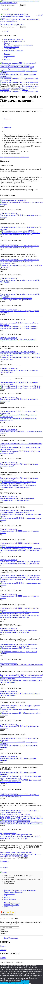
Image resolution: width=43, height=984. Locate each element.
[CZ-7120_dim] (5, 80)
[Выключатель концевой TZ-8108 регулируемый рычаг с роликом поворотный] (21, 679)
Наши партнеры (10, 899)
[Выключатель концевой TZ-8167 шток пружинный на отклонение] (21, 712)
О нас (6, 58)
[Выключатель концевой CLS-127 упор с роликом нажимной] (21, 651)
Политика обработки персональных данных (20, 890)
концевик (9, 88)
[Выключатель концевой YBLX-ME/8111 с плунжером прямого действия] (21, 356)
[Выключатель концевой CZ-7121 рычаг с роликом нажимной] (21, 744)
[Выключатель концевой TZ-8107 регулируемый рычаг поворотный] (21, 299)
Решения (7, 54)
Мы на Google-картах (11, 905)
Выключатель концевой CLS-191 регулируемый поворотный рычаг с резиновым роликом (17, 499)
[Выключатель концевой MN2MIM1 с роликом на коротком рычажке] (21, 417)
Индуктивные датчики (8, 833)
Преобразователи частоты (13, 39)
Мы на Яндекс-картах (12, 903)
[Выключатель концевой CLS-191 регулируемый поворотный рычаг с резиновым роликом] (21, 484)
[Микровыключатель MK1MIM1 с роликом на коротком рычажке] (21, 582)
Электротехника (10, 48)
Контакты (7, 59)
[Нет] (30, 983)
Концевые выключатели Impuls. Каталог (14, 157)
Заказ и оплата (9, 56)
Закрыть (3, 946)
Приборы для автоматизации (14, 41)
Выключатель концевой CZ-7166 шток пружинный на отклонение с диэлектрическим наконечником (19, 246)
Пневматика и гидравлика (13, 50)
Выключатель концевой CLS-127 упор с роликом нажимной (21, 665)
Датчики (7, 43)
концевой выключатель (21, 88)
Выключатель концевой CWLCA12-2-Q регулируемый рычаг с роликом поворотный (19, 795)
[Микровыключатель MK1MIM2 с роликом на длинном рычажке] (21, 517)
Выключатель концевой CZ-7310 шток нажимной (17, 339)
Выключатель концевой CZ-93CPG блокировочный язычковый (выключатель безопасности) (18, 631)
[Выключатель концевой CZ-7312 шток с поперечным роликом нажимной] (21, 450)
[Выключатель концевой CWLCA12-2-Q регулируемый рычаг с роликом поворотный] (21, 779)
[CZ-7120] (19, 79)
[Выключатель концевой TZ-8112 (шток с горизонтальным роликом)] (21, 202)
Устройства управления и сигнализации (18, 45)
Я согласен (25, 981)
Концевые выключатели (30, 86)
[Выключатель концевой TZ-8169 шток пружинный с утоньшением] (21, 387)
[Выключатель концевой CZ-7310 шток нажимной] (21, 327)
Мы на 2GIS (8, 906)
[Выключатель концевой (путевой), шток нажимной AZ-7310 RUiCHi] (21, 265)
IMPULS (25, 90)
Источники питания (11, 47)
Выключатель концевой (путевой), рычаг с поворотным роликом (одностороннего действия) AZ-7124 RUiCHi (20, 562)
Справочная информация (13, 892)
